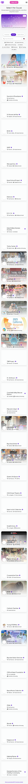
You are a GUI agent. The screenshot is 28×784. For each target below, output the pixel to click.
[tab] (6, 34)
